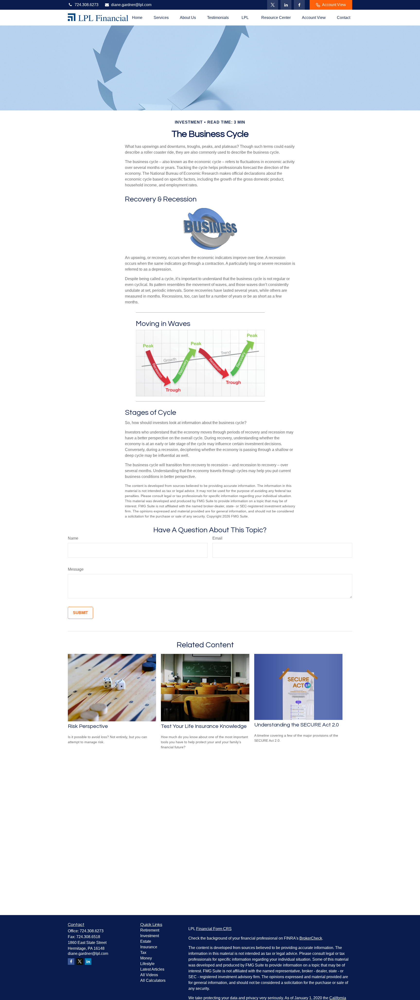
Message (76, 569)
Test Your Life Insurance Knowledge (204, 726)
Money (146, 958)
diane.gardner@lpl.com (131, 5)
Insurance (148, 947)
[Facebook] (299, 5)
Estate (145, 941)
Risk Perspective (88, 726)
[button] (137, 17)
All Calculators (153, 980)
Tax (143, 952)
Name (73, 538)
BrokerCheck (310, 938)
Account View (334, 5)
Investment (149, 936)
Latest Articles (152, 969)
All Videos (149, 975)
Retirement (149, 930)
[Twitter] (272, 5)
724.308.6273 (86, 5)
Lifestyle (147, 964)
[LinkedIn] (285, 5)
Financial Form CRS (214, 929)
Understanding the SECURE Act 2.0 (296, 725)
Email (217, 538)
